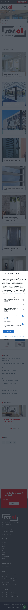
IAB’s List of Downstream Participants (15, 293)
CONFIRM (8, 331)
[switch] (23, 300)
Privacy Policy (21, 336)
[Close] (25, 274)
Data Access (14, 336)
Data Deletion (6, 336)
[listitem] (14, 297)
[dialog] (14, 305)
